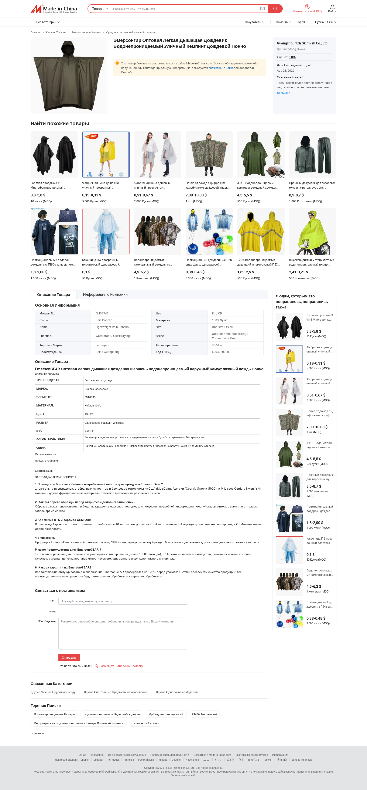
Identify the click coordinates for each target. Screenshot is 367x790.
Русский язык (146, 759)
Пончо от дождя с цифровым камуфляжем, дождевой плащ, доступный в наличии (319, 413)
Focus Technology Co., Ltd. (180, 767)
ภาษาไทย (253, 759)
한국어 (218, 759)
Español (98, 759)
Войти (332, 11)
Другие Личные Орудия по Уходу (53, 692)
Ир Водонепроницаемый (166, 714)
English (85, 759)
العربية (206, 759)
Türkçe (267, 759)
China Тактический (204, 714)
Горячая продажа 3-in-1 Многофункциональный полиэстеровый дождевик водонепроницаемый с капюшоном (319, 317)
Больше (282, 93)
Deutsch (176, 759)
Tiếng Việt (281, 759)
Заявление (97, 754)
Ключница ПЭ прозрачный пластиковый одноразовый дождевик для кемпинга (319, 540)
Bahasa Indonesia (302, 759)
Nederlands (192, 759)
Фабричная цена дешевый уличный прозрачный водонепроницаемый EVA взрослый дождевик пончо (319, 381)
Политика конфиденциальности (169, 754)
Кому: (52, 611)
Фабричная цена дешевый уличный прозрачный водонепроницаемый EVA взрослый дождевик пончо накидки (319, 349)
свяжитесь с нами (221, 68)
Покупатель (253, 22)
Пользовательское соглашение (127, 754)
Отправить (69, 657)
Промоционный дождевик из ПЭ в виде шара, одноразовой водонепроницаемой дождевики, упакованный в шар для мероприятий (319, 604)
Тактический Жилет (145, 723)
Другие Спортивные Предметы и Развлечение (115, 692)
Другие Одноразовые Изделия (177, 692)
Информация (280, 754)
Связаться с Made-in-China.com (212, 754)
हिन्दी (241, 759)
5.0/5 (292, 57)
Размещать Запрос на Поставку (119, 666)
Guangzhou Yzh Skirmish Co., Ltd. (302, 43)
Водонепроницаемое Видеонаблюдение (112, 714)
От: (53, 601)
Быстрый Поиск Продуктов (252, 754)
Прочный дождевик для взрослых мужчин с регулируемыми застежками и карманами (319, 477)
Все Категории (46, 22)
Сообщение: (47, 621)
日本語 (230, 759)
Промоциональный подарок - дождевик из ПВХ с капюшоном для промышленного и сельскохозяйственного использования (319, 508)
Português (113, 759)
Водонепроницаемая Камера (54, 714)
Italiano (163, 759)
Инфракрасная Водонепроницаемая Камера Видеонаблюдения (78, 723)
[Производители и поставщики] (54, 8)
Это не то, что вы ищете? (75, 666)
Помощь (282, 22)
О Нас (82, 754)
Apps (301, 22)
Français (129, 759)
